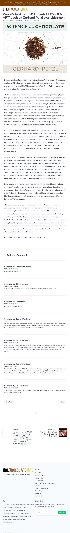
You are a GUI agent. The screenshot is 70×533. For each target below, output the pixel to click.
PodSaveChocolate (19, 519)
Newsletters (22, 510)
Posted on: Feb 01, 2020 (11, 366)
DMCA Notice (39, 480)
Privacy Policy (39, 478)
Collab (5, 519)
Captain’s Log (15, 513)
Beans (27, 513)
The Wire (15, 510)
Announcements (21, 504)
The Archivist (9, 20)
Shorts (22, 513)
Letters (10, 519)
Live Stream (14, 516)
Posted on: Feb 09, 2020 (11, 268)
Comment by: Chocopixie (14, 302)
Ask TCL (25, 507)
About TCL (38, 473)
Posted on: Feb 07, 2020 (11, 321)
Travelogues (17, 507)
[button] (65, 9)
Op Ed (4, 507)
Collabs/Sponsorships (41, 488)
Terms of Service (40, 475)
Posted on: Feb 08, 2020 (11, 303)
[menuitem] (51, 473)
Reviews (10, 507)
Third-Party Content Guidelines (44, 483)
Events (13, 504)
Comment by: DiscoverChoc (16, 284)
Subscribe (62, 512)
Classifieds (8, 402)
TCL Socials (38, 496)
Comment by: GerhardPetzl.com (17, 267)
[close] (68, 3)
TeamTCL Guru (7, 522)
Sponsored (30, 504)
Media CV (38, 493)
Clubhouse (6, 516)
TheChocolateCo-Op (25, 516)
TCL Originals (7, 510)
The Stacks (6, 513)
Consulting (38, 491)
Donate (37, 486)
